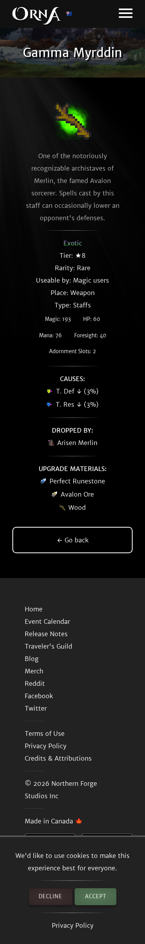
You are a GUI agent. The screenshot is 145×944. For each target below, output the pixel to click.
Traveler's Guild (48, 646)
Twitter (36, 708)
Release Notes (46, 634)
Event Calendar (47, 621)
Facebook (39, 696)
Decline (50, 896)
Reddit (35, 683)
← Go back (73, 540)
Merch (34, 671)
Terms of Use (45, 733)
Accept (95, 896)
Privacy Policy (73, 925)
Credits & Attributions (58, 758)
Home (34, 609)
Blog (32, 659)
